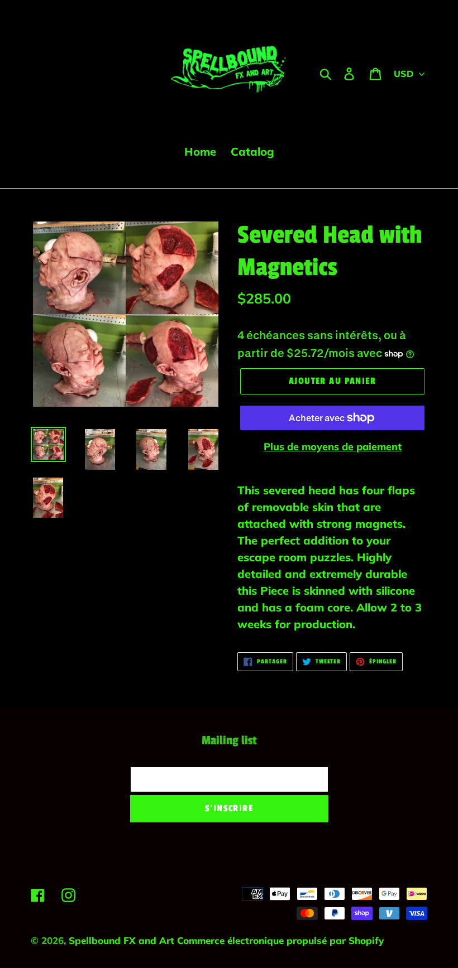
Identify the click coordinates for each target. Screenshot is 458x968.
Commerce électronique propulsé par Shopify (280, 940)
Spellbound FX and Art (123, 940)
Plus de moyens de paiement (333, 446)
